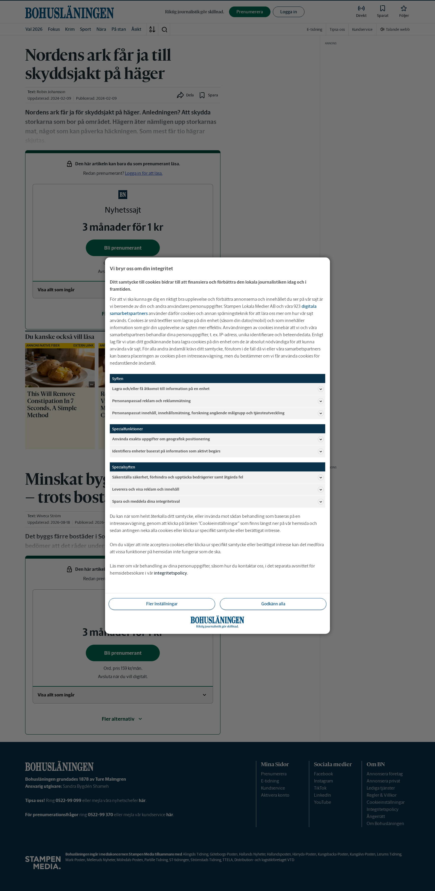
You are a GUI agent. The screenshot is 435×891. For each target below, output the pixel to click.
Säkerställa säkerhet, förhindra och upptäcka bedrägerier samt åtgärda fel (177, 477)
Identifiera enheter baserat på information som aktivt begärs (166, 451)
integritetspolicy (170, 572)
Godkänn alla (273, 603)
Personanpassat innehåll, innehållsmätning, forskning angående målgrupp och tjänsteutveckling (198, 412)
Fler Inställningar (162, 603)
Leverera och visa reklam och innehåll (145, 489)
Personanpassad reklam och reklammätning (151, 400)
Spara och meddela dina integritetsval (146, 501)
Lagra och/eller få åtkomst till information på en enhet (161, 388)
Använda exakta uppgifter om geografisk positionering (161, 439)
